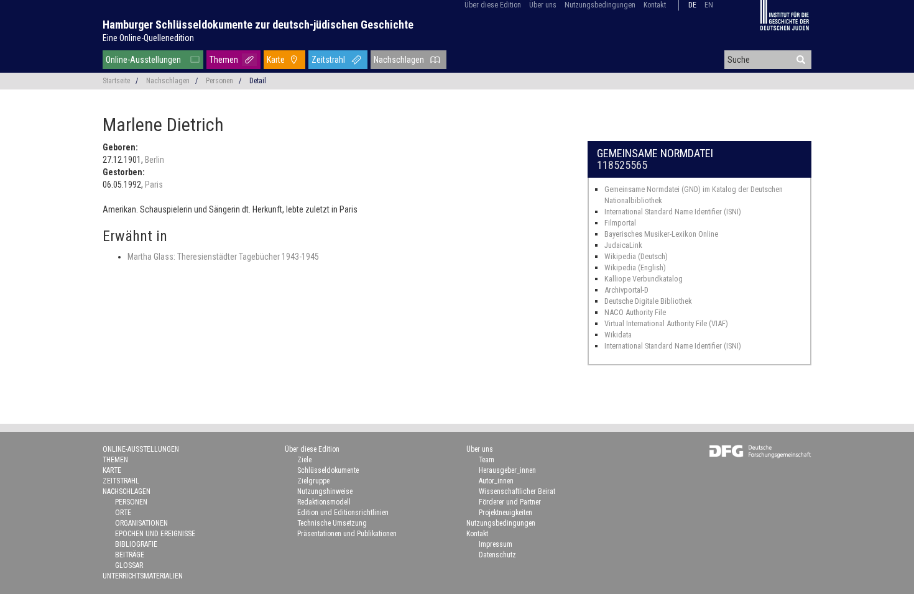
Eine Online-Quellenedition (148, 38)
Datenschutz (497, 555)
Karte (276, 60)
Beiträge (129, 555)
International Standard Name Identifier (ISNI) (672, 211)
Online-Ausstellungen (143, 60)
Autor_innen (496, 481)
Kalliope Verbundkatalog (643, 278)
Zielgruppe (313, 481)
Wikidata (618, 334)
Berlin (154, 160)
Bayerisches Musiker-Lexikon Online (661, 234)
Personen (219, 80)
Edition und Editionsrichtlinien (343, 512)
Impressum (495, 544)
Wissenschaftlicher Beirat (517, 491)
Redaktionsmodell (324, 502)
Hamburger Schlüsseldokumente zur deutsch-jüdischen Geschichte (258, 24)
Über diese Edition (492, 5)
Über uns (542, 5)
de (692, 5)
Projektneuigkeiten (505, 512)
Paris (154, 185)
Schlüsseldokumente (328, 470)
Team (486, 459)
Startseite (116, 80)
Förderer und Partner (510, 502)
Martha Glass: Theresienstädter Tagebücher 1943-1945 (223, 257)
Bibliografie (136, 544)
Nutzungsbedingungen (600, 5)
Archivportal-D (626, 290)
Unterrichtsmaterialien (143, 576)
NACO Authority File (635, 312)
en (708, 5)
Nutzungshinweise (325, 491)
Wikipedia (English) (635, 267)
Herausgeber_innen (507, 470)
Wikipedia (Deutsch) (636, 256)
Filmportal (620, 222)
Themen (224, 60)
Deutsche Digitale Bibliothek (648, 301)
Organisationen (141, 523)
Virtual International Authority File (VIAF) (666, 323)
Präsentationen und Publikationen (347, 533)
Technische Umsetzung (332, 523)
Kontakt (655, 5)
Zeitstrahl (328, 60)
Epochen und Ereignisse (155, 533)
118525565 (622, 164)
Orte (123, 512)
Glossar (129, 565)
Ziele (304, 459)
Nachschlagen (399, 60)
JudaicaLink (623, 245)
